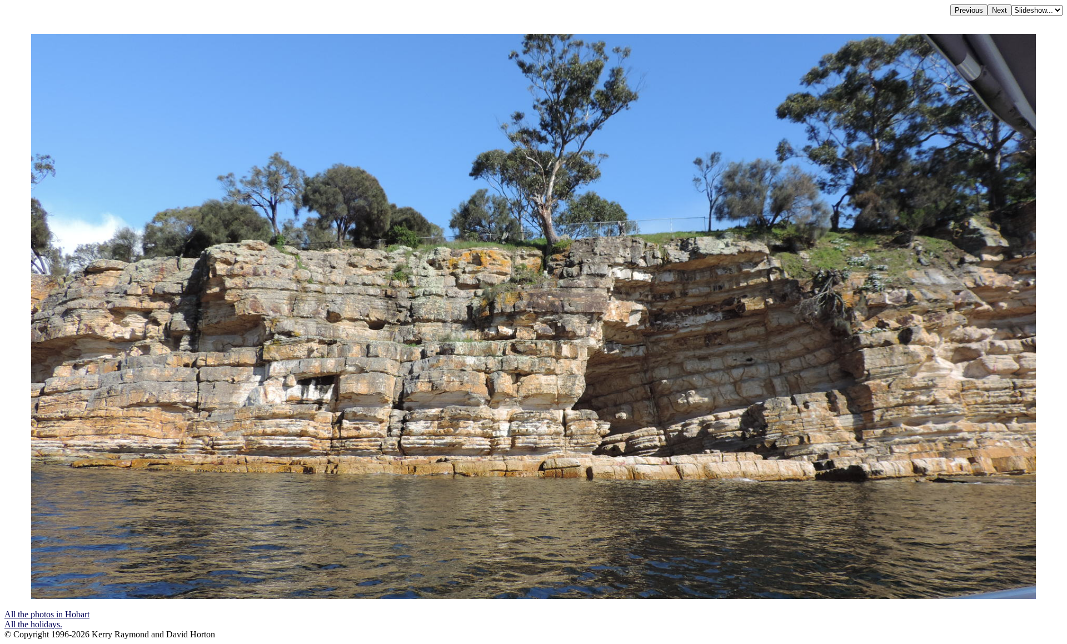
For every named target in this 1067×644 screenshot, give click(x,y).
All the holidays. (33, 624)
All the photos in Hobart (46, 614)
